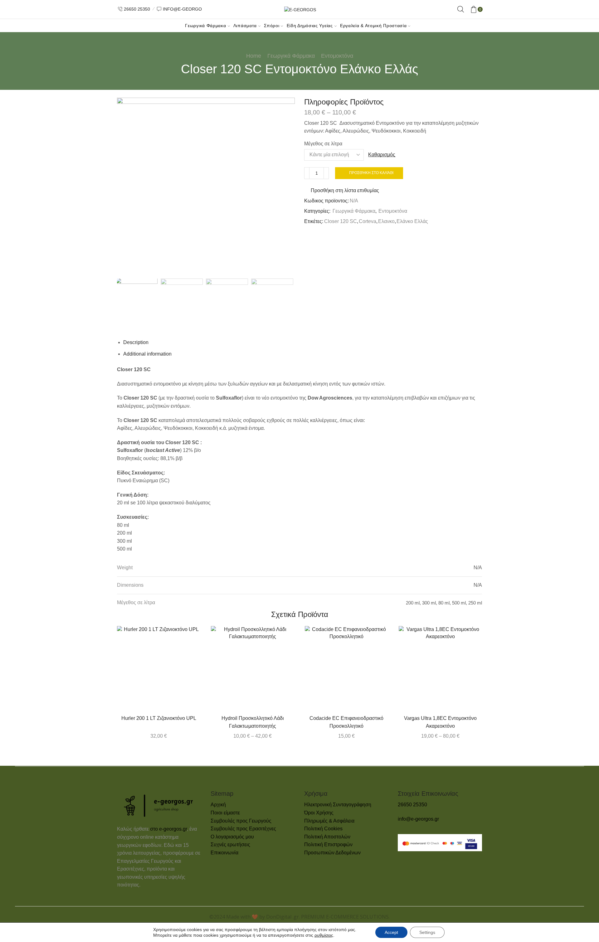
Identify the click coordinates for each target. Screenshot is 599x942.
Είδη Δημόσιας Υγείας (310, 25)
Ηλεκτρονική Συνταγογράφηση (337, 804)
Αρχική (218, 804)
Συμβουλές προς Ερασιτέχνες (243, 828)
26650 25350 (412, 804)
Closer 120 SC (340, 221)
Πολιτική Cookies (323, 828)
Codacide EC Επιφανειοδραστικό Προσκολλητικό (346, 722)
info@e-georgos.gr (418, 819)
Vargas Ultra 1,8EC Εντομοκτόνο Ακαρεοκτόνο (440, 722)
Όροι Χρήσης (319, 812)
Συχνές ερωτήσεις (230, 844)
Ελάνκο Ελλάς (412, 221)
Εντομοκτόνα (337, 56)
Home (253, 56)
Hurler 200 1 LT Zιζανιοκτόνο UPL (158, 718)
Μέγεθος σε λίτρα (323, 143)
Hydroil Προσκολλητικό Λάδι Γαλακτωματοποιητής (253, 722)
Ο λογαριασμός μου (232, 836)
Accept (391, 932)
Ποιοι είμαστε (225, 812)
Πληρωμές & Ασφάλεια (329, 820)
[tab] (136, 342)
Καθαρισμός (381, 154)
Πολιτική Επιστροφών (328, 844)
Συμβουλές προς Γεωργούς (241, 820)
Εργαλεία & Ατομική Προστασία (373, 25)
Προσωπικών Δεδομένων (332, 852)
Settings (427, 932)
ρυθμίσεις (323, 935)
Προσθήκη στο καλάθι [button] (171, 670)
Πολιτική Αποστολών (327, 836)
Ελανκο (386, 221)
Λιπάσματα (245, 25)
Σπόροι (271, 25)
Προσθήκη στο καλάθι (371, 173)
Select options (265, 670)
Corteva (367, 221)
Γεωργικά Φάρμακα (205, 25)
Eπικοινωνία (224, 852)
